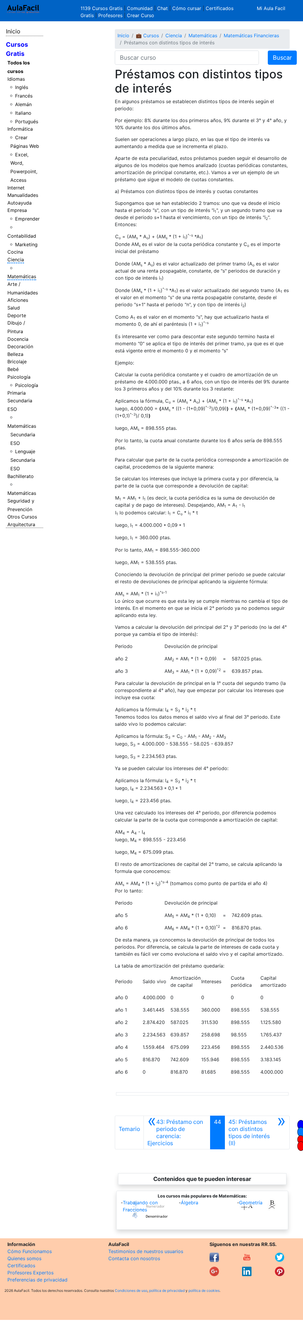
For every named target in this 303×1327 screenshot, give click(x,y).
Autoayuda (19, 203)
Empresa (17, 210)
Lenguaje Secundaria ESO (23, 460)
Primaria (16, 393)
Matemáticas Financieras (251, 35)
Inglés (21, 87)
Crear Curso (140, 15)
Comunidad (140, 8)
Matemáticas (21, 276)
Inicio (13, 31)
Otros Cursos (22, 517)
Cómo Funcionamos (29, 1251)
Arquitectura (21, 524)
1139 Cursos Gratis (102, 8)
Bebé (13, 369)
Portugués (26, 121)
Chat (162, 8)
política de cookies (204, 1290)
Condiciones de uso (131, 1290)
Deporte (16, 315)
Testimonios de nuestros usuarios (145, 1251)
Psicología (18, 377)
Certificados (21, 1265)
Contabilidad (21, 236)
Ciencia (15, 260)
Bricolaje (17, 361)
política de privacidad (167, 1290)
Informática (20, 129)
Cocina (15, 252)
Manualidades (22, 195)
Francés (24, 96)
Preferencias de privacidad (37, 1280)
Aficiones (17, 300)
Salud (13, 308)
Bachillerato (20, 476)
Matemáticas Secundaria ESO (21, 434)
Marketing (26, 244)
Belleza (15, 354)
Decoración (20, 346)
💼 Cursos (147, 35)
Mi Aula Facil (271, 8)
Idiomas (16, 79)
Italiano (23, 113)
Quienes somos (24, 1258)
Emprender (27, 219)
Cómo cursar (186, 8)
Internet (16, 188)
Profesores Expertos (30, 1273)
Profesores (110, 15)
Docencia (17, 339)
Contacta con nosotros (134, 1258)
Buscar (282, 57)
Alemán (23, 104)
